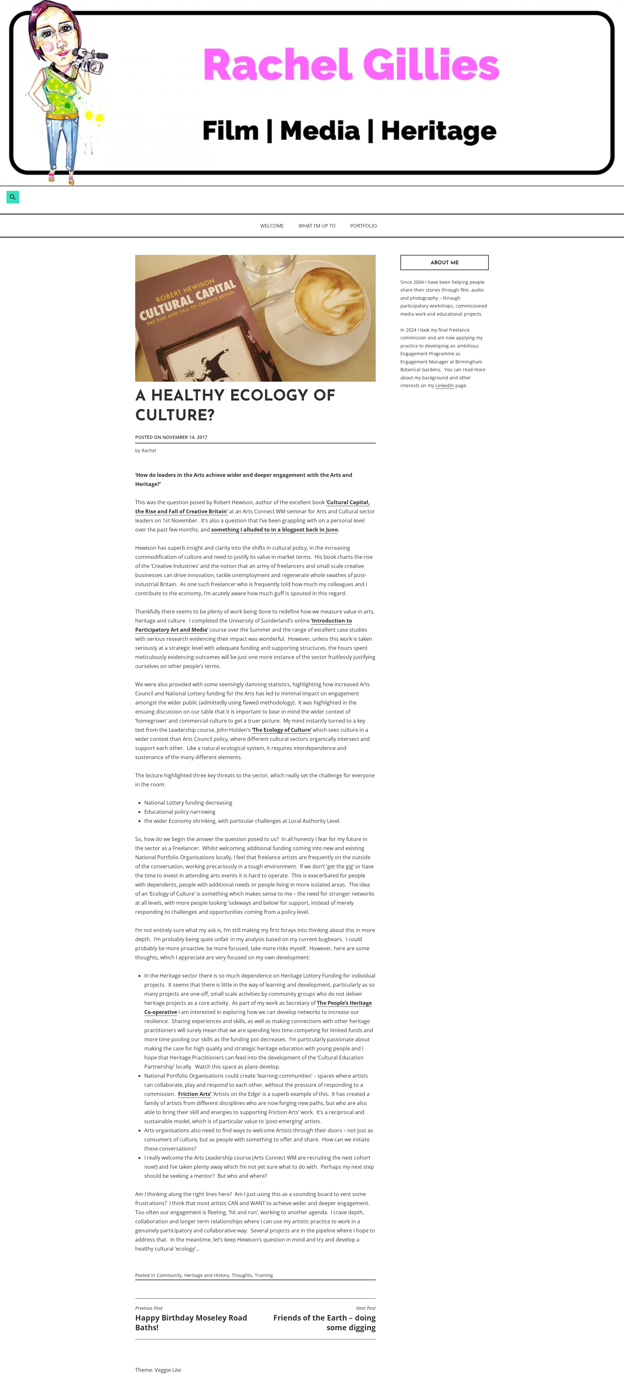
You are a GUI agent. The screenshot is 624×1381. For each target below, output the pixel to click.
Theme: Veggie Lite (158, 1370)
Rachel (149, 450)
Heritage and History (206, 1275)
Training (264, 1275)
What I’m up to (317, 225)
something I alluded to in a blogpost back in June (274, 529)
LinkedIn (445, 385)
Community (169, 1275)
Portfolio (363, 225)
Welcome (272, 225)
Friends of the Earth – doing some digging (324, 1319)
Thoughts (242, 1275)
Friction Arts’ (194, 1094)
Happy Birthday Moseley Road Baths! (191, 1319)
